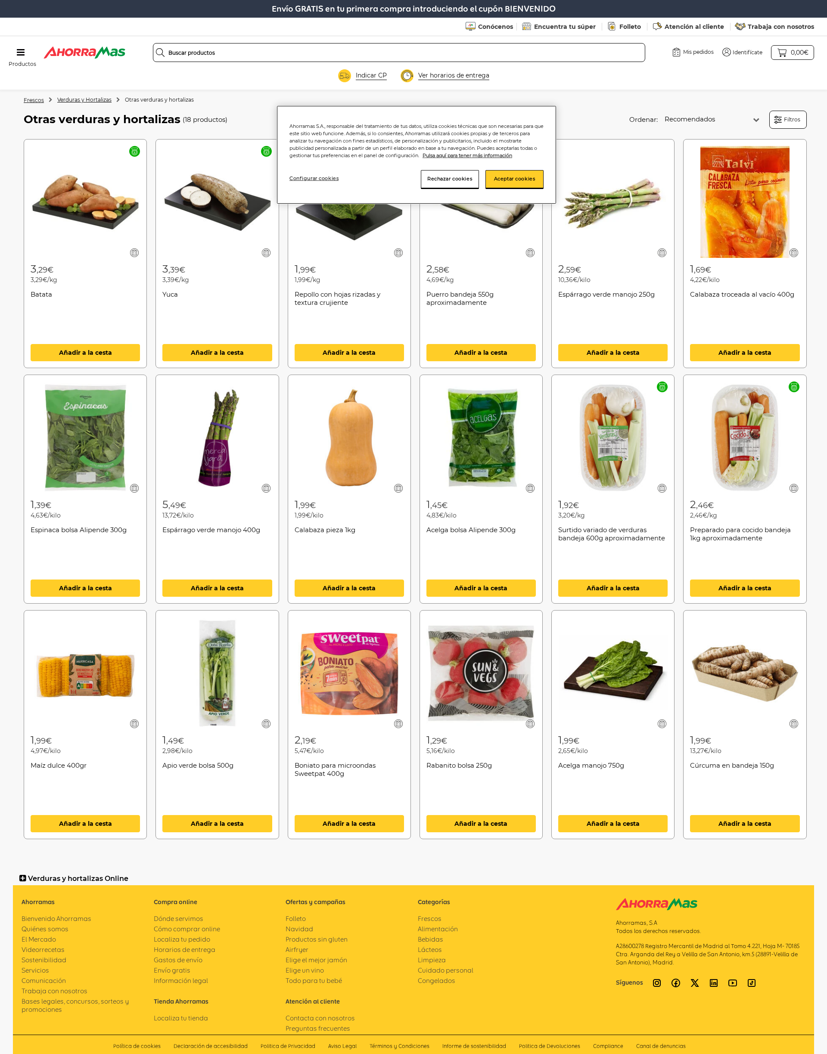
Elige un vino (305, 970)
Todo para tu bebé (314, 980)
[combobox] (399, 52)
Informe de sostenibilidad (474, 1046)
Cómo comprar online (187, 929)
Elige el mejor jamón (316, 960)
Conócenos (495, 27)
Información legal (181, 980)
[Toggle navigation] (20, 52)
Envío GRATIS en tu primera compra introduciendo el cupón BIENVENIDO (414, 9)
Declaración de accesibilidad (211, 1046)
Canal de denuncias (661, 1046)
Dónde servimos (178, 918)
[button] (742, 52)
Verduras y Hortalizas (84, 99)
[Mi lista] (134, 252)
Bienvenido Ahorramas (56, 918)
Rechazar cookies (449, 179)
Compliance (608, 1046)
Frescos (34, 100)
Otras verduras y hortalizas (159, 99)
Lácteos (430, 950)
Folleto (630, 27)
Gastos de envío (178, 960)
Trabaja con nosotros (781, 27)
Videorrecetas (43, 950)
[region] (417, 154)
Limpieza (432, 960)
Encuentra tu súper (565, 27)
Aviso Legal (342, 1046)
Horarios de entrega (184, 950)
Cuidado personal (445, 970)
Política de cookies (137, 1046)
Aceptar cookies (514, 179)
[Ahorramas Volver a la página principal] (84, 52)
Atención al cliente (694, 27)
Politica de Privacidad (288, 1046)
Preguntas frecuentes (318, 1028)
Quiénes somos (45, 929)
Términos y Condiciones (399, 1046)
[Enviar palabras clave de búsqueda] (160, 52)
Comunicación (44, 980)
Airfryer (297, 950)
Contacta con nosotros (320, 1018)
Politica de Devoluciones (549, 1046)
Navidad (299, 929)
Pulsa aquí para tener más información (467, 155)
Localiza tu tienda (181, 1018)
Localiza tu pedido (182, 939)
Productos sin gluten (317, 939)
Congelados (436, 980)
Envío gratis (172, 970)
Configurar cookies (314, 178)
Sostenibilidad (44, 960)
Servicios (35, 970)
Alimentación (438, 929)
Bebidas (430, 939)
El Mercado (39, 939)
